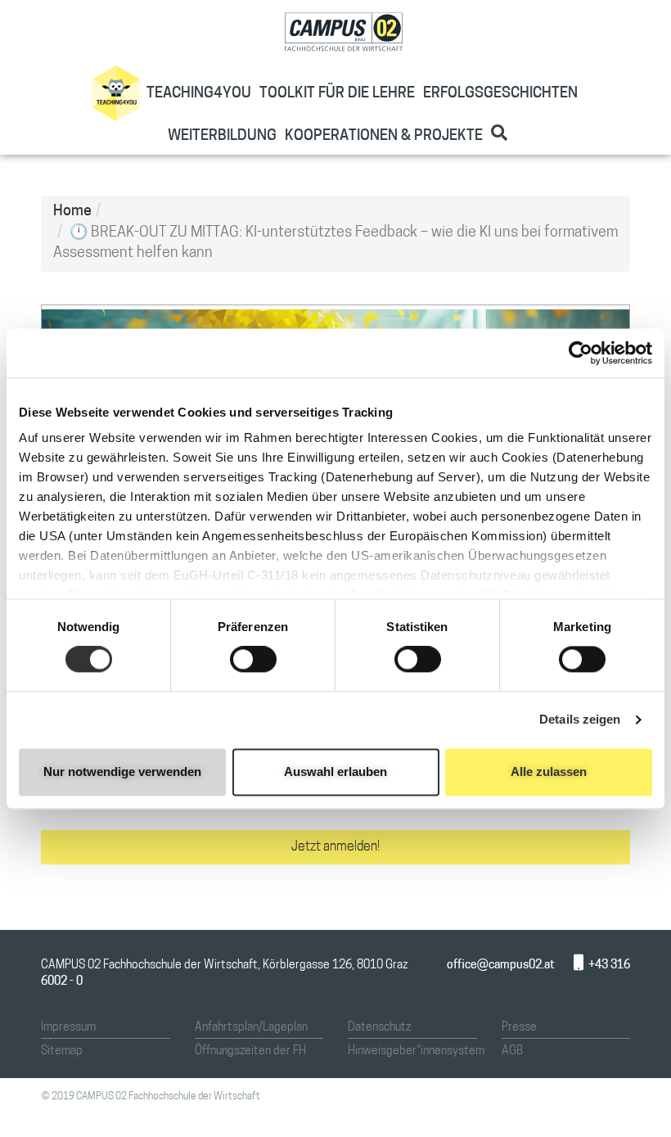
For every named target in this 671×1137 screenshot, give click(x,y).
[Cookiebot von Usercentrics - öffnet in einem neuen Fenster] (580, 353)
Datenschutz (379, 1028)
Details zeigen (579, 720)
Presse (519, 1028)
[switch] (253, 660)
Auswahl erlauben (335, 771)
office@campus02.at (501, 965)
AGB (512, 1051)
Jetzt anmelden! (335, 847)
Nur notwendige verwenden (122, 771)
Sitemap (62, 1051)
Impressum (68, 1028)
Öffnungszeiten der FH (250, 1051)
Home (72, 212)
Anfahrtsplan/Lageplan (251, 1028)
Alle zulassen (549, 771)
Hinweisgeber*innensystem (416, 1051)
